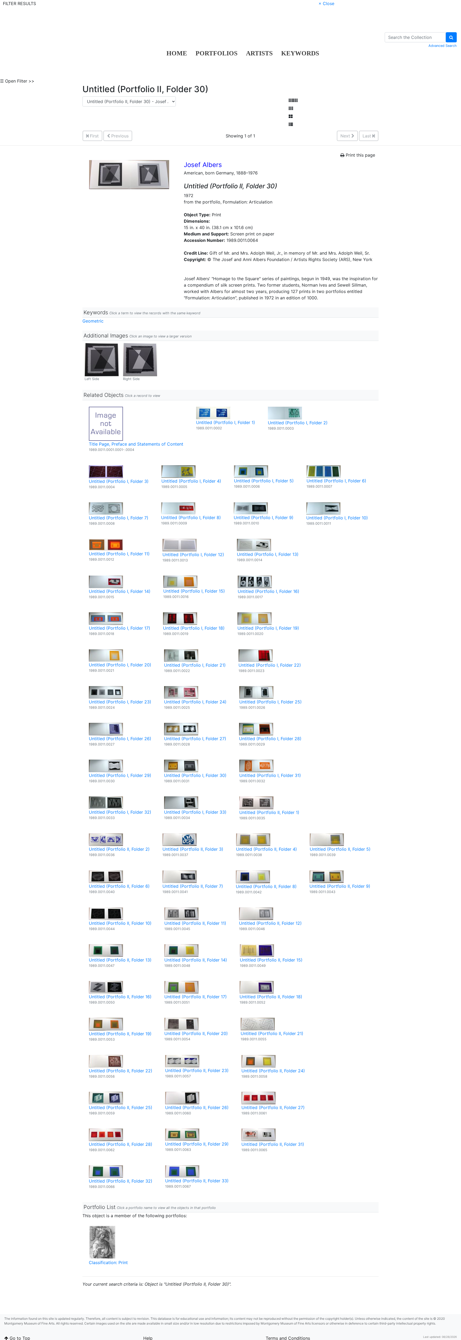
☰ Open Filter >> (17, 81)
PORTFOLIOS (216, 53)
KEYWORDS (300, 53)
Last (367, 136)
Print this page (359, 155)
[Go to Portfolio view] (290, 116)
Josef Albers (203, 165)
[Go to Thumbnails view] (290, 108)
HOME (176, 53)
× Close (326, 3)
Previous (119, 136)
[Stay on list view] (290, 124)
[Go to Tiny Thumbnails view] (293, 100)
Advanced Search (442, 46)
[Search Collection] (451, 37)
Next (345, 136)
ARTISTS (259, 53)
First (94, 136)
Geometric (93, 321)
